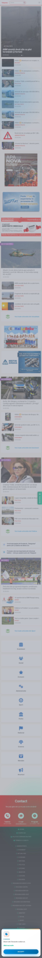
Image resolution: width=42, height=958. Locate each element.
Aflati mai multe (9, 945)
